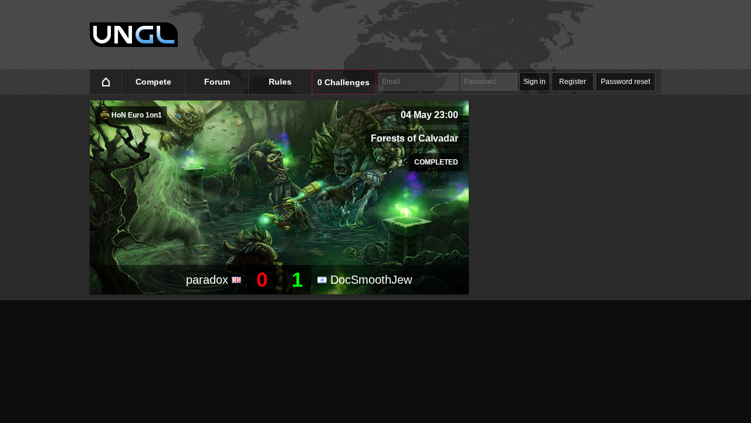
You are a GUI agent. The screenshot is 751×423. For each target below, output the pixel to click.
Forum (217, 81)
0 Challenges (343, 82)
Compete (153, 81)
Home (106, 82)
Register (572, 82)
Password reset (625, 82)
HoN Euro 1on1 (136, 115)
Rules (280, 81)
